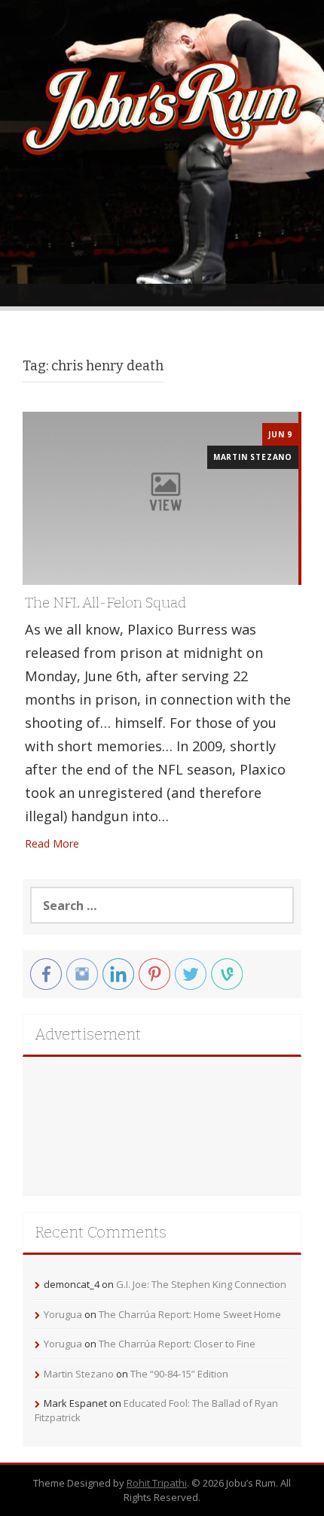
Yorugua (63, 1314)
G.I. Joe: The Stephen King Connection (201, 1284)
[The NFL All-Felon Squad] (160, 497)
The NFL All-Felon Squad (105, 602)
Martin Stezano (252, 457)
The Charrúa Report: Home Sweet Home (190, 1314)
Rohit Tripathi (157, 1483)
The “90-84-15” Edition (179, 1374)
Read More (52, 843)
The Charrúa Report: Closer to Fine (177, 1343)
